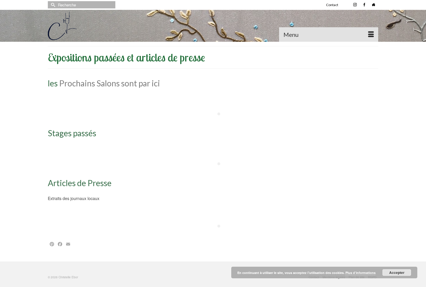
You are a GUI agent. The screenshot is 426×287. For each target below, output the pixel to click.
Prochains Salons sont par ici (109, 83)
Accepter (397, 272)
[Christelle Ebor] (100, 26)
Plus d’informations (360, 272)
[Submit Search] (52, 4)
